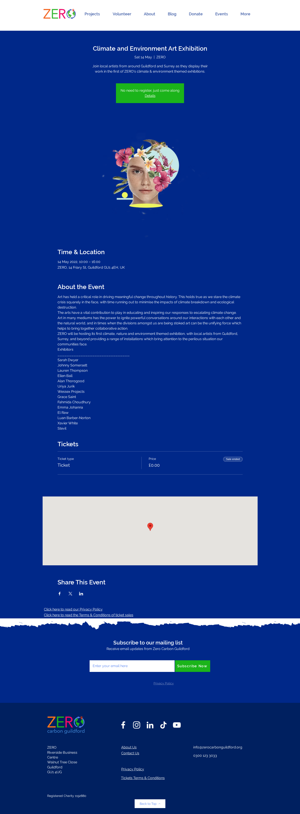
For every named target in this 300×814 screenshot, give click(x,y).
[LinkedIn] (150, 725)
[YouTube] (177, 725)
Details (150, 96)
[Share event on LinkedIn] (81, 593)
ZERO (51, 747)
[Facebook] (123, 725)
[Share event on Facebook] (60, 593)
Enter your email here (107, 655)
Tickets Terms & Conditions (143, 778)
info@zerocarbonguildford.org (217, 747)
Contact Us (130, 753)
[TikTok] (163, 725)
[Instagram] (136, 725)
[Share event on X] (70, 593)
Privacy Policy (132, 769)
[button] (92, 14)
